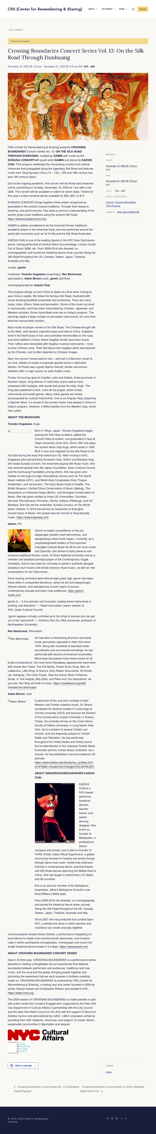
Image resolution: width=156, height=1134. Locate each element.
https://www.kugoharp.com (32, 517)
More (121, 9)
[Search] (133, 9)
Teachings (106, 9)
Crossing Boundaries (125, 202)
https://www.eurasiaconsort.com (27, 219)
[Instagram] (112, 1118)
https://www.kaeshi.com (74, 946)
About (91, 9)
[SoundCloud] (121, 1118)
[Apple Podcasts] (126, 1118)
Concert (110, 202)
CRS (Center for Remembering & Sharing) (45, 9)
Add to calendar (23, 1065)
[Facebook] (107, 1118)
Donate (143, 9)
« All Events (15, 29)
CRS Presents (113, 205)
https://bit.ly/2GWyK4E (128, 211)
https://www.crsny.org (21, 993)
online (109, 1071)
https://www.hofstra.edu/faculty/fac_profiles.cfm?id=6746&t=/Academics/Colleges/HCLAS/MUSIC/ (65, 764)
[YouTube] (117, 1118)
